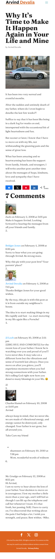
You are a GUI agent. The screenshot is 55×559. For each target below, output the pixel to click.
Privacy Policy (33, 548)
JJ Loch (9, 337)
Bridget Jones (13, 245)
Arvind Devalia (14, 47)
